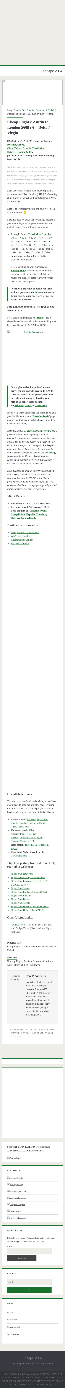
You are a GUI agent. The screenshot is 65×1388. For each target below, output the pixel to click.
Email (9, 1246)
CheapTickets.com (20, 826)
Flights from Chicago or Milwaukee (28, 877)
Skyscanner (42, 819)
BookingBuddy (24, 152)
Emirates (24, 841)
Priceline (11, 144)
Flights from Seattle (20, 888)
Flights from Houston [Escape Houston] (30, 906)
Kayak (14, 823)
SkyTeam (37, 1033)
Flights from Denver (20, 899)
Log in (10, 1312)
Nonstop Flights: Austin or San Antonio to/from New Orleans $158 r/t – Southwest (30, 963)
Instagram (22, 1198)
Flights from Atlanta (20, 903)
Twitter (18, 1211)
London (25, 1033)
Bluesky (19, 1185)
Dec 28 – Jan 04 (45, 245)
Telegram (21, 1204)
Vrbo (31, 830)
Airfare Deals (19, 1029)
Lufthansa (24, 837)
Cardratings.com (19, 855)
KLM (32, 841)
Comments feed (13, 1327)
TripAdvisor (30, 845)
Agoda (14, 848)
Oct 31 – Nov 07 (19, 238)
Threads (19, 1178)
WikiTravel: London (20, 536)
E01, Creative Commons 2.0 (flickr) (39, 110)
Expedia (27, 148)
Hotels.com (42, 845)
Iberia (23, 834)
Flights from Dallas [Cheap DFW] (27, 910)
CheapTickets (14, 148)
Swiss (33, 837)
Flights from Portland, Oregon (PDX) (29, 892)
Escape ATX (53, 71)
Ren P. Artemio (47, 114)
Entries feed (12, 1320)
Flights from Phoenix (21, 895)
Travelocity (38, 148)
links (37, 292)
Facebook (22, 1218)
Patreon (19, 1158)
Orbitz (20, 144)
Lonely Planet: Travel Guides (25, 532)
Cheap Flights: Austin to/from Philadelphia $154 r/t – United (32, 948)
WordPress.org (13, 1334)
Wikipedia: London (20, 543)
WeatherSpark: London (22, 539)
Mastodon (22, 1191)
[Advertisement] (32, 32)
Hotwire (11, 152)
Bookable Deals (41, 416)
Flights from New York (22, 874)
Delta (33, 1029)
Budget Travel (18, 924)
